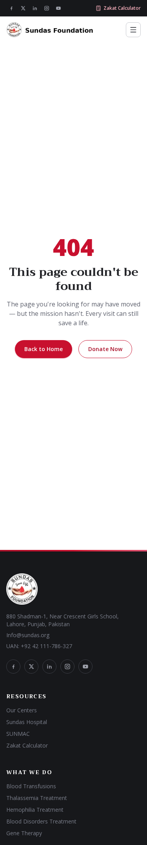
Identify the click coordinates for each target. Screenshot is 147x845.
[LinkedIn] (35, 8)
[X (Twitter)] (23, 8)
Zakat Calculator (122, 8)
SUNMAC (18, 733)
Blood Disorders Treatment (41, 821)
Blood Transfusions (31, 786)
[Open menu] (133, 29)
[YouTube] (58, 8)
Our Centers (21, 710)
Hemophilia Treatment (35, 809)
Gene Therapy (24, 833)
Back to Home (43, 349)
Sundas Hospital (26, 722)
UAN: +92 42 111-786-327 (39, 646)
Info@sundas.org (27, 635)
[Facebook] (11, 8)
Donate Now (105, 349)
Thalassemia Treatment (36, 798)
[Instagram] (47, 8)
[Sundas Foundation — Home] (49, 30)
